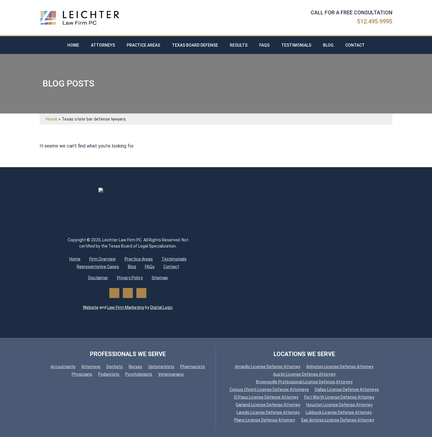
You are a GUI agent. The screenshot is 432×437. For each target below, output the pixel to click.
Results (238, 45)
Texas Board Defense (195, 45)
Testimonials (296, 45)
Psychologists (138, 374)
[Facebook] (114, 293)
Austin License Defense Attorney (304, 374)
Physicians (82, 374)
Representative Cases (98, 266)
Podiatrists (108, 374)
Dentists (114, 366)
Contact (355, 45)
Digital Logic (161, 307)
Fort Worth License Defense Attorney (339, 397)
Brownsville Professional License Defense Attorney (304, 382)
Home (73, 45)
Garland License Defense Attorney (268, 404)
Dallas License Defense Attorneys (347, 389)
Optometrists (161, 366)
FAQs (264, 45)
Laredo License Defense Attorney (268, 412)
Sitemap (160, 277)
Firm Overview (102, 259)
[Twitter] (128, 293)
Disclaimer (98, 277)
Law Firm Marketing (125, 307)
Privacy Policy (130, 277)
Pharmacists (192, 366)
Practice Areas (143, 45)
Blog (328, 45)
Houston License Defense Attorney (339, 404)
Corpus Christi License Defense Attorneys (269, 389)
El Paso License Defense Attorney (266, 397)
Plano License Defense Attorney (264, 420)
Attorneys (103, 45)
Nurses (135, 366)
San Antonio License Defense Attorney (337, 420)
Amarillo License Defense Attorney (267, 366)
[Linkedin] (141, 293)
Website (90, 307)
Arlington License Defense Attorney (340, 366)
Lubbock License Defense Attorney (339, 412)
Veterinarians (171, 374)
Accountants (63, 366)
